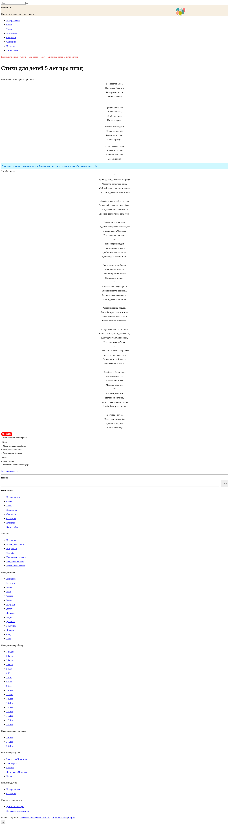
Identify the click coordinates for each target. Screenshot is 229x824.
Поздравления (13, 20)
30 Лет (9, 746)
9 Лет (9, 686)
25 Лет (9, 742)
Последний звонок (15, 544)
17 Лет (9, 720)
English (71, 817)
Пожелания (11, 33)
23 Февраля (11, 763)
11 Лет (9, 694)
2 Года (9, 656)
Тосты (9, 29)
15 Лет (9, 711)
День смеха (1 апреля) (17, 772)
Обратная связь (59, 817)
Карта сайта (12, 50)
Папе (8, 591)
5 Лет (9, 669)
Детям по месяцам (15, 806)
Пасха (9, 776)
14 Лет (9, 707)
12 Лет (9, 699)
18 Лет (9, 724)
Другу (9, 608)
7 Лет (9, 677)
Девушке (10, 613)
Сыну (9, 634)
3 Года (9, 660)
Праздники (11, 540)
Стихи (9, 24)
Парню (9, 617)
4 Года (9, 664)
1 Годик (10, 652)
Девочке (10, 621)
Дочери (10, 630)
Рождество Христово (16, 759)
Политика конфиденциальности (35, 817)
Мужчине (11, 583)
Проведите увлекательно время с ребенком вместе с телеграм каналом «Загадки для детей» (49, 166)
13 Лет (9, 703)
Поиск (4, 477)
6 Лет (9, 673)
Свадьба (10, 553)
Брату (9, 600)
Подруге (10, 604)
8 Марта (10, 767)
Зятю (8, 638)
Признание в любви (15, 565)
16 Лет (9, 716)
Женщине (11, 579)
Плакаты (10, 46)
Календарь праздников (9, 471)
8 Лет (9, 681)
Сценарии (11, 42)
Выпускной (11, 548)
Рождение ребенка (15, 561)
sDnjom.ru (6, 7)
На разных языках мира (17, 811)
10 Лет (9, 690)
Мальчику (11, 626)
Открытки (11, 37)
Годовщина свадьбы (16, 557)
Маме (9, 587)
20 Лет (9, 737)
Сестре (9, 596)
